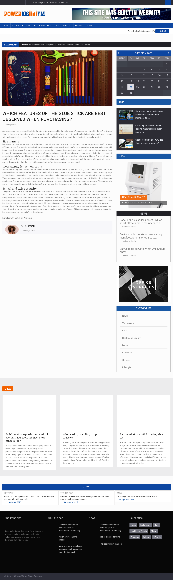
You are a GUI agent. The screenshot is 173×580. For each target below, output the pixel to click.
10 (131, 75)
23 (122, 87)
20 (152, 81)
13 (152, 75)
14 (159, 75)
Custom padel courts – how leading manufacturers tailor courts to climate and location (85, 497)
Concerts (67, 26)
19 (144, 81)
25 (137, 87)
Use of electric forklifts (110, 537)
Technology (17, 26)
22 (166, 81)
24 (131, 87)
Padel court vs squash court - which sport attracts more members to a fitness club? (29, 497)
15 (166, 75)
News (6, 26)
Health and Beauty (42, 26)
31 (131, 93)
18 (137, 81)
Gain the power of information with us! (50, 2)
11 (137, 75)
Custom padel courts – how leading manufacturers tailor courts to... (148, 114)
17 (131, 81)
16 (122, 81)
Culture (78, 26)
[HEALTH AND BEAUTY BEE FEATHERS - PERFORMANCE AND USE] (143, 163)
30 (122, 93)
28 (159, 87)
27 (152, 87)
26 (144, 87)
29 (166, 87)
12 (144, 75)
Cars (28, 26)
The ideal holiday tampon (111, 544)
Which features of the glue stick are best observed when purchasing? (60, 44)
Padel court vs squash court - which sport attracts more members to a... (149, 143)
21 (159, 81)
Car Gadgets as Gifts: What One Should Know (142, 250)
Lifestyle (90, 26)
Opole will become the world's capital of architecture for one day (69, 528)
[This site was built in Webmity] (121, 14)
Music (57, 26)
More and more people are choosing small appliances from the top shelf (70, 549)
